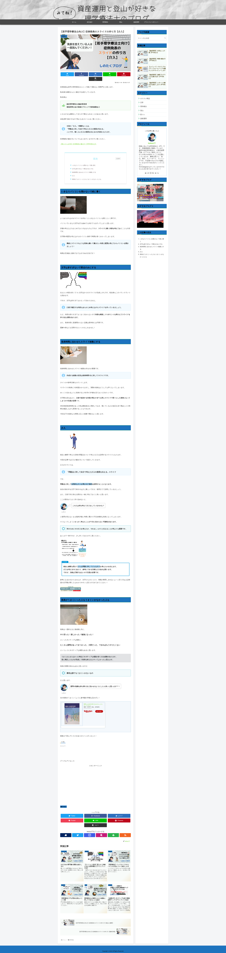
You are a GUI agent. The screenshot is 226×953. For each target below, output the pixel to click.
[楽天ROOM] (101, 835)
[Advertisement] (95, 785)
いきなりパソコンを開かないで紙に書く (84, 165)
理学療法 (64, 806)
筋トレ (142, 114)
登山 (141, 110)
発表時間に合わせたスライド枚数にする (84, 172)
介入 (73, 176)
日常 (141, 102)
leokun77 (152, 143)
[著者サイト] (65, 835)
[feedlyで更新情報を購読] (113, 835)
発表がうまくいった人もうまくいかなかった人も (86, 179)
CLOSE (118, 158)
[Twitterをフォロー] (77, 835)
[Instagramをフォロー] (89, 835)
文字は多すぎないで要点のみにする (82, 169)
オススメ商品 (145, 98)
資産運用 (143, 118)
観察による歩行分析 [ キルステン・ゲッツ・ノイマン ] (93, 704)
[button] (165, 38)
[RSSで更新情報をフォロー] (125, 835)
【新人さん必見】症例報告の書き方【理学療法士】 (78, 144)
